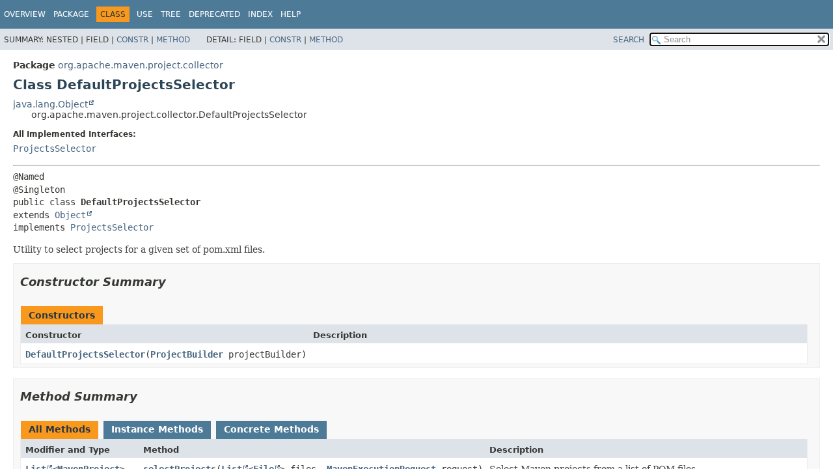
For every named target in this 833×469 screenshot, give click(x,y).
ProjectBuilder (186, 354)
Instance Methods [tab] (157, 429)
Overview (25, 14)
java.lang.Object (50, 104)
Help (290, 14)
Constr (132, 39)
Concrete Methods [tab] (271, 429)
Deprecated (214, 14)
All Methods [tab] (59, 429)
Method (173, 39)
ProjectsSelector (54, 148)
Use (145, 14)
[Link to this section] (175, 282)
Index (260, 14)
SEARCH (628, 39)
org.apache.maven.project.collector (140, 65)
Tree (171, 14)
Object (70, 215)
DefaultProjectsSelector (85, 354)
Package (71, 14)
